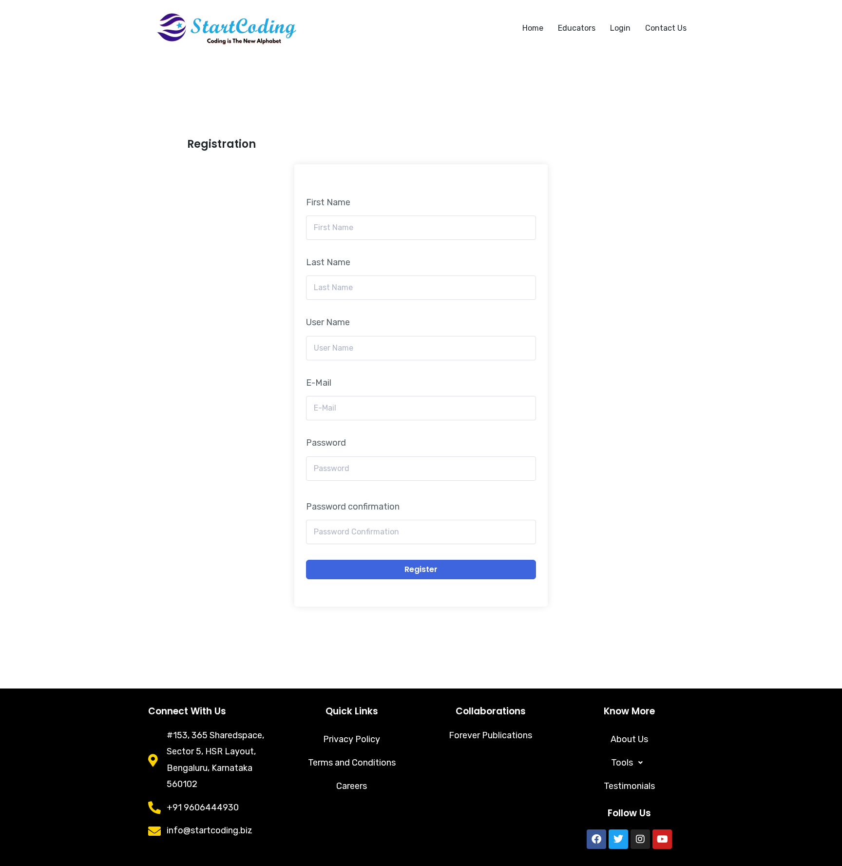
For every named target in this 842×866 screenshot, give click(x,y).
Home (532, 28)
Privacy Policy (351, 739)
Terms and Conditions (352, 762)
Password (326, 442)
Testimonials (629, 786)
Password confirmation (353, 506)
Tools (622, 762)
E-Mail (318, 382)
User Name (328, 322)
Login (620, 28)
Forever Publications (490, 735)
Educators (576, 28)
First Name (328, 202)
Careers (351, 786)
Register (421, 569)
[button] (629, 762)
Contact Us (666, 28)
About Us (629, 739)
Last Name (328, 262)
